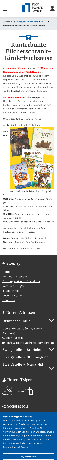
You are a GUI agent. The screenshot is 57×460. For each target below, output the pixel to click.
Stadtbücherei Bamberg (27, 22)
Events (44, 22)
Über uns (8, 300)
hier (32, 432)
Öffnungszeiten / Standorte (21, 281)
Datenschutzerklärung (15, 447)
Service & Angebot (14, 276)
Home (12, 271)
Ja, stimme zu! (28, 456)
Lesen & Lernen (13, 295)
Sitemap (13, 263)
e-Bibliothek (10, 290)
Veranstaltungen (13, 286)
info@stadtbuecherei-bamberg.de (30, 342)
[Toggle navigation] (4, 8)
